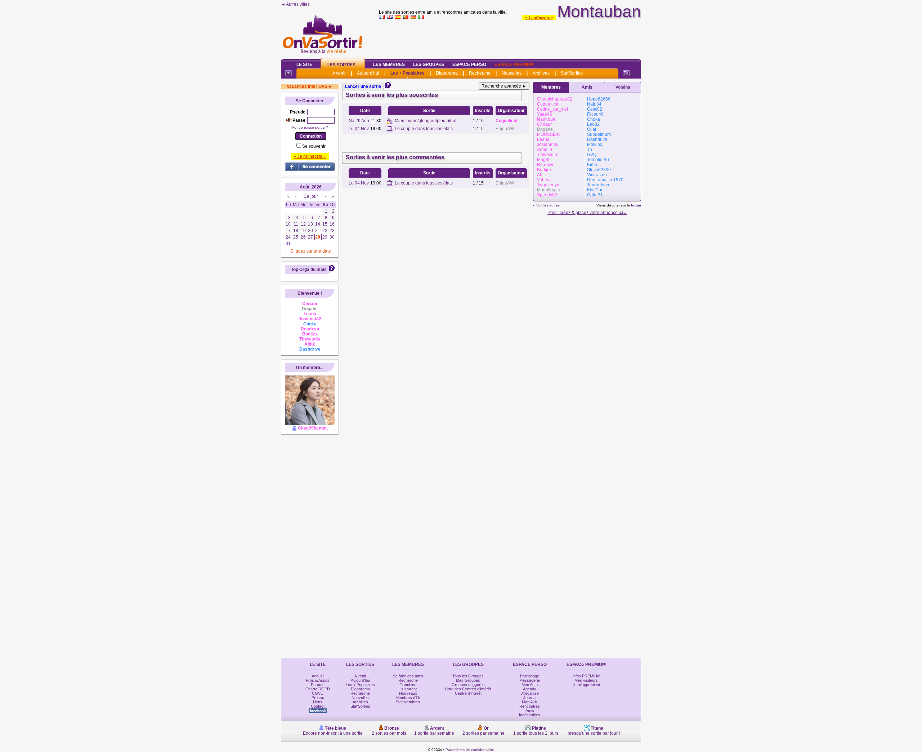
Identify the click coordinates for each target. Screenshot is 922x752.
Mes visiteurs (586, 680)
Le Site (304, 64)
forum (636, 205)
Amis (587, 87)
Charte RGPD (317, 689)
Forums (318, 684)
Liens (317, 702)
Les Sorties (341, 64)
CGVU (317, 693)
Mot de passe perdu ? (309, 127)
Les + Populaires (407, 73)
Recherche (480, 73)
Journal (529, 697)
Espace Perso (469, 64)
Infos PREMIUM (586, 676)
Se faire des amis (408, 676)
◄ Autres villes (295, 4)
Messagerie (529, 680)
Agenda (529, 689)
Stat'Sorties (572, 73)
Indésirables (529, 715)
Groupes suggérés (468, 684)
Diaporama (447, 73)
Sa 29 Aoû (359, 120)
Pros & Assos (318, 680)
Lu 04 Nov (359, 128)
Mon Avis (530, 702)
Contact (318, 706)
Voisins (623, 87)
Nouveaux (408, 693)
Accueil (318, 676)
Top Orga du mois (309, 269)
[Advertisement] (510, 37)
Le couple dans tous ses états (424, 128)
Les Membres (389, 64)
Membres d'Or (408, 697)
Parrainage (529, 676)
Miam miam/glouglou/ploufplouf (425, 120)
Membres (551, 87)
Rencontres (529, 706)
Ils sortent (408, 689)
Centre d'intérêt (468, 693)
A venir (339, 73)
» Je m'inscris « (539, 17)
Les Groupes (428, 64)
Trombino (408, 684)
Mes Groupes (468, 680)
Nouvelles (512, 73)
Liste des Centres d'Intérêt (468, 689)
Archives (541, 73)
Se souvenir (314, 146)
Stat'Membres (408, 702)
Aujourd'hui (368, 73)
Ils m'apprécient (586, 684)
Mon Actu (530, 684)
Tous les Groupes (468, 676)
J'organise (530, 693)
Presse (318, 697)
